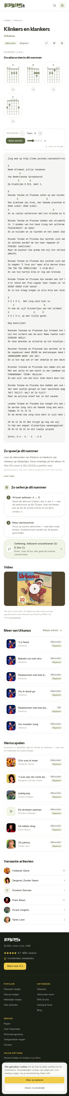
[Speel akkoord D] (33, 89)
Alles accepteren (34, 1080)
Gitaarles (41, 989)
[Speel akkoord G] (13, 121)
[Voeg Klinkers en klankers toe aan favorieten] (46, 43)
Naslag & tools (44, 1004)
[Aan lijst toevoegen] (54, 43)
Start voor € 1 (15, 966)
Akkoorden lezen (14, 52)
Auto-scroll (16, 140)
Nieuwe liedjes (11, 994)
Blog (39, 1010)
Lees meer (9, 476)
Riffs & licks (43, 999)
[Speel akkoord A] (13, 89)
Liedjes (7, 20)
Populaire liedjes (12, 989)
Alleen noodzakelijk (35, 1087)
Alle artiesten (11, 1004)
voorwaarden (15, 617)
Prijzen (7, 1023)
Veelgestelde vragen (14, 1039)
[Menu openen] (62, 5)
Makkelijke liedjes (13, 999)
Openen (16, 512)
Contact (8, 1044)
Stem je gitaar (55, 147)
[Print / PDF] (62, 43)
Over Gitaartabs (12, 1029)
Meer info (45, 1073)
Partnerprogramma (13, 1034)
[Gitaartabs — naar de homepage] (14, 5)
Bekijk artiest (50, 630)
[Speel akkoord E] (53, 89)
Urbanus (17, 20)
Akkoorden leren (45, 994)
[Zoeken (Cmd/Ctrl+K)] (54, 5)
